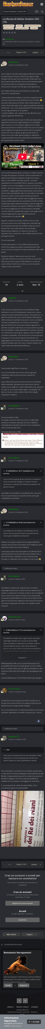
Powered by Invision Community (19, 1012)
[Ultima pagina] (42, 53)
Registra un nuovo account (22, 903)
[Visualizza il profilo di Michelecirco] (4, 618)
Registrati (23, 985)
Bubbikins (27, 471)
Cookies (34, 1007)
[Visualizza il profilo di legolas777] (4, 738)
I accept (35, 1021)
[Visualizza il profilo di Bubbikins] (4, 63)
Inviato (18, 65)
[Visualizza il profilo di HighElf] (4, 299)
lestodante (28, 522)
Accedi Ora (22, 920)
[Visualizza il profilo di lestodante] (4, 407)
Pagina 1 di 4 (21, 52)
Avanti (35, 53)
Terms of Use (16, 1026)
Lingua (10, 1007)
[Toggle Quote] (4, 471)
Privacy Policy (22, 1007)
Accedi (8, 985)
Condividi (12, 934)
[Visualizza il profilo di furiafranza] (4, 690)
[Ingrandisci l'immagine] (22, 440)
